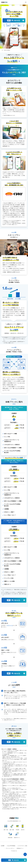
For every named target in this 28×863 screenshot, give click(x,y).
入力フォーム (10, 625)
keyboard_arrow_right (19, 61)
